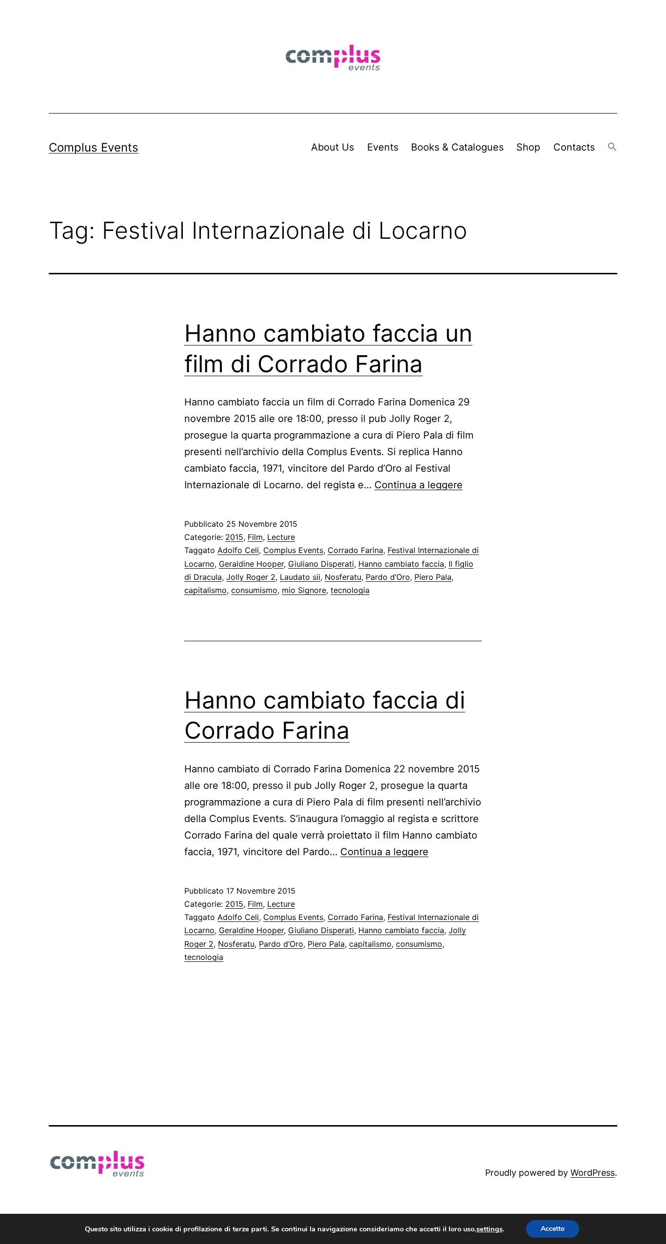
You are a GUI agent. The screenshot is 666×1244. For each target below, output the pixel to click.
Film (255, 537)
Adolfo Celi (238, 550)
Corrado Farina (355, 550)
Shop (528, 147)
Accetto (553, 1228)
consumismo (254, 590)
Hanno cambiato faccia (401, 564)
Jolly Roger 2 (250, 577)
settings (489, 1229)
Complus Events (93, 147)
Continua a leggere (418, 485)
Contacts (574, 147)
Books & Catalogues (457, 147)
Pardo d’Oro (388, 577)
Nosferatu (343, 577)
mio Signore (304, 590)
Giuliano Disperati (321, 564)
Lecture (281, 537)
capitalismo (205, 590)
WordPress (592, 1172)
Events (382, 147)
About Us (332, 147)
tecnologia (350, 590)
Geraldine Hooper (251, 564)
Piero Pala (432, 577)
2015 (234, 537)
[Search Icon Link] (612, 147)
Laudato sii (300, 577)
